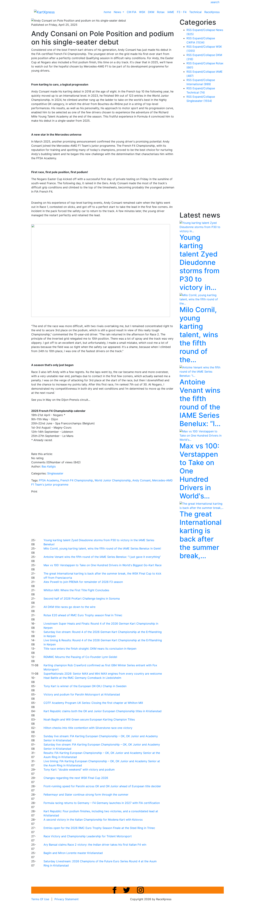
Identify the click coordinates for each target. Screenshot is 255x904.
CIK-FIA (131, 12)
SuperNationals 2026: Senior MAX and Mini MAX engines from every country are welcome (103, 673)
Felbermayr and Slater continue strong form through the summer (86, 794)
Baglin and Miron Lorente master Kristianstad (73, 853)
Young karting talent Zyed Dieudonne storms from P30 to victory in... (199, 262)
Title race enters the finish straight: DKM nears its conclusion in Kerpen (90, 648)
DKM (151, 12)
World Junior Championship (113, 480)
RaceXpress (212, 12)
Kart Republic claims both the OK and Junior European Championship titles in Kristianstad (103, 711)
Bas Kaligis (49, 466)
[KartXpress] (44, 12)
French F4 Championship (76, 480)
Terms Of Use (40, 899)
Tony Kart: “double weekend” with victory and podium (79, 769)
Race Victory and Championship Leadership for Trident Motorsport (88, 836)
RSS (189, 30)
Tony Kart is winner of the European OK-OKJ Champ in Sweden (85, 686)
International (198, 84)
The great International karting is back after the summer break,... (201, 535)
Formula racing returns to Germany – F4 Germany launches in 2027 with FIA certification (102, 803)
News (118, 12)
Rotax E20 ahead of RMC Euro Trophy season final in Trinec (83, 615)
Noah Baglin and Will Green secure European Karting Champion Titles (89, 719)
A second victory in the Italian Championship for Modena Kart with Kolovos (93, 819)
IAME (170, 12)
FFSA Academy (49, 480)
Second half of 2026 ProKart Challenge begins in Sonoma (82, 598)
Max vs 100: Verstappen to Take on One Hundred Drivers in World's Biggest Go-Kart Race (103, 565)
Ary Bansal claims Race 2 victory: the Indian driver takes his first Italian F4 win (95, 844)
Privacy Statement (66, 899)
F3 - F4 (181, 12)
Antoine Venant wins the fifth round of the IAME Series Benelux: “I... (200, 403)
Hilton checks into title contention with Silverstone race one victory (88, 728)
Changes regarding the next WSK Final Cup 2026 (76, 778)
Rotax (161, 12)
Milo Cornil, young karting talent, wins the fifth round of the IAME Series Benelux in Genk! (102, 548)
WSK (142, 12)
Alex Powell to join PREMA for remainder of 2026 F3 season (83, 582)
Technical (195, 12)
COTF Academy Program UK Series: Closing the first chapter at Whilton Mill (93, 703)
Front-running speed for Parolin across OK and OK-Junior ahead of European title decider (102, 786)
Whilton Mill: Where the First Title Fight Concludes (76, 590)
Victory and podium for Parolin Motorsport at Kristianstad (82, 694)
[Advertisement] (115, 515)
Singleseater (55, 473)
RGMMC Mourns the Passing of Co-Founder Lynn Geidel (80, 657)
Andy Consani (141, 480)
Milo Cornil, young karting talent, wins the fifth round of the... (199, 334)
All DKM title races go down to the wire (69, 607)
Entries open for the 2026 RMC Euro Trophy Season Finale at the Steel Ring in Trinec (99, 828)
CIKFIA (195, 42)
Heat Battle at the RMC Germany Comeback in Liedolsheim (82, 677)
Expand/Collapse (204, 30)
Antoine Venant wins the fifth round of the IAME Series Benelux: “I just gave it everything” (102, 557)
